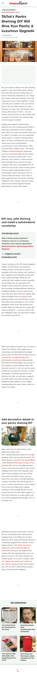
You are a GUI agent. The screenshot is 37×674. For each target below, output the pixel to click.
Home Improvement (9, 10)
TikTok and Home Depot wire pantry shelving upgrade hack (16, 548)
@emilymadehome (15, 151)
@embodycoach (10, 233)
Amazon (24, 296)
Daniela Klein (8, 35)
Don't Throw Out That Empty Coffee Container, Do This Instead (27, 657)
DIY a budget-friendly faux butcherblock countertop (15, 358)
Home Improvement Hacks (11, 12)
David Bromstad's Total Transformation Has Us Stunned (28, 628)
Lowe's (28, 457)
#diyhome (6, 249)
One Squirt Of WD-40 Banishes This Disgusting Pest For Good (9, 657)
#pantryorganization (25, 246)
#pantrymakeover (9, 246)
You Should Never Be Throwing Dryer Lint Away (9, 627)
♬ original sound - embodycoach (11, 255)
